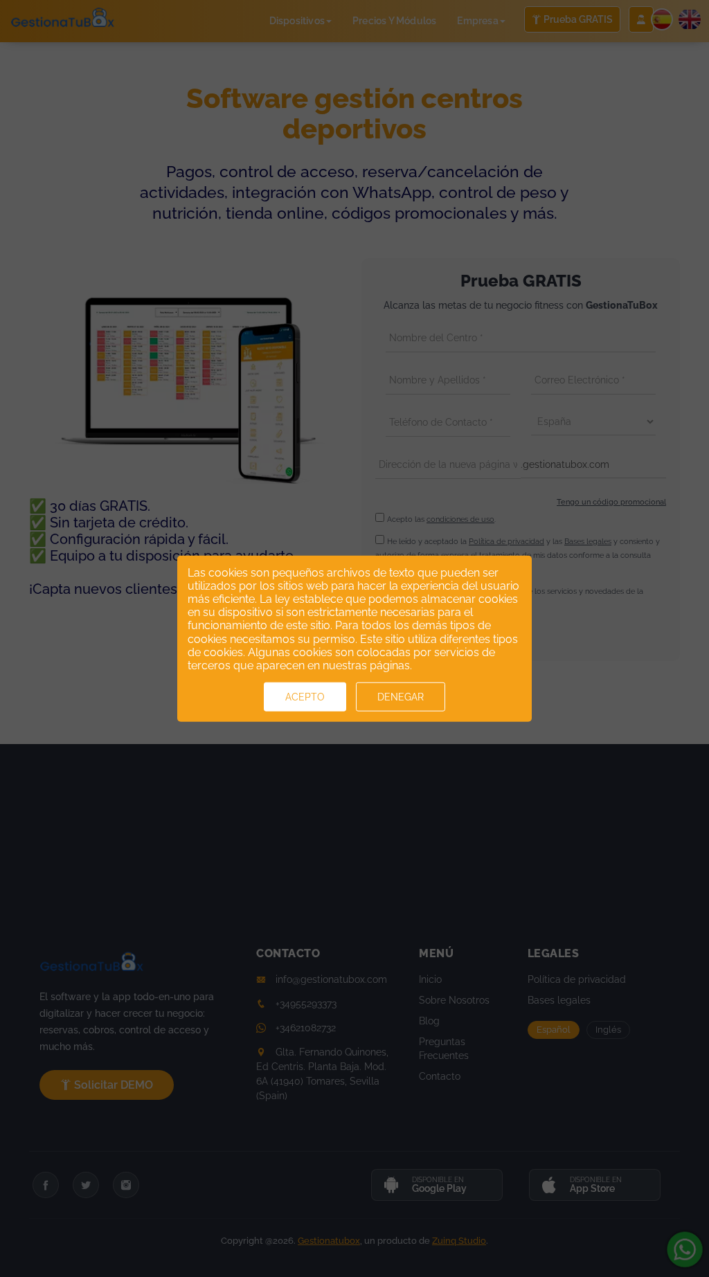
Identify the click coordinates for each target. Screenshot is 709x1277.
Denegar (400, 697)
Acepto (305, 697)
